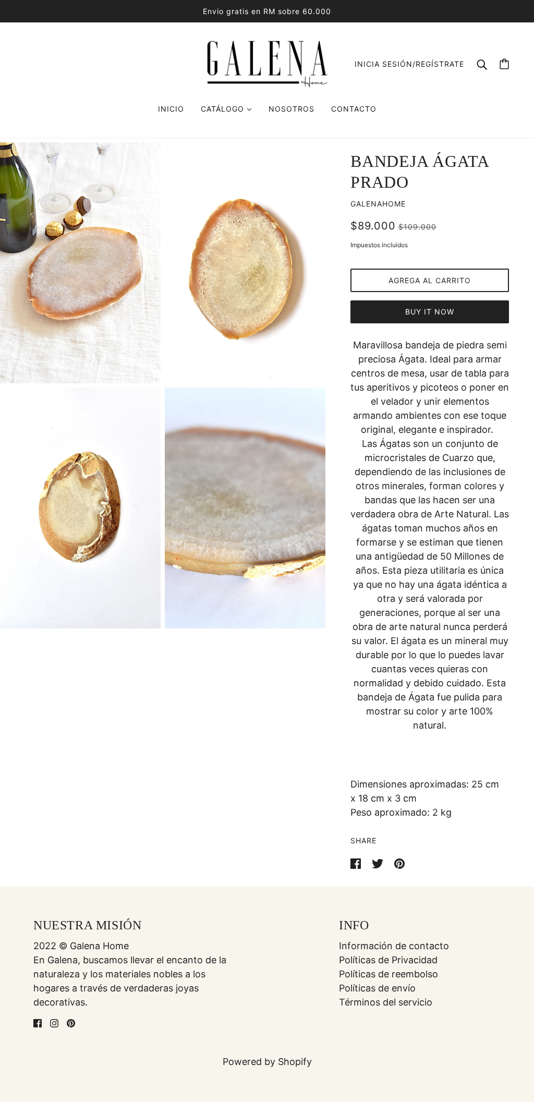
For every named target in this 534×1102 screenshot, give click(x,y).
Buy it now (429, 311)
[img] (37, 1022)
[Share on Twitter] (379, 863)
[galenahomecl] (267, 62)
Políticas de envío (377, 988)
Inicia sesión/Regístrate (409, 63)
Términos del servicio (385, 1002)
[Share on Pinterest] (399, 863)
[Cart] (504, 64)
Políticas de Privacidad (388, 959)
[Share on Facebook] (357, 863)
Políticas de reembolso (388, 973)
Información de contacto (394, 945)
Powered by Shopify (267, 1061)
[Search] (482, 63)
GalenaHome (378, 203)
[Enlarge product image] (80, 262)
